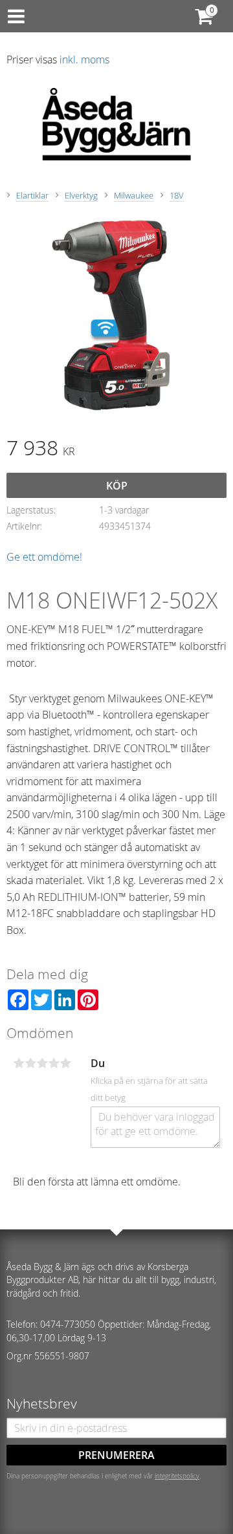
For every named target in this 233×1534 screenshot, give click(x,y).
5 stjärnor (65, 1063)
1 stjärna (19, 1063)
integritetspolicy (177, 1475)
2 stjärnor (30, 1063)
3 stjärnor (42, 1063)
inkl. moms (84, 59)
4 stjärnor (54, 1063)
